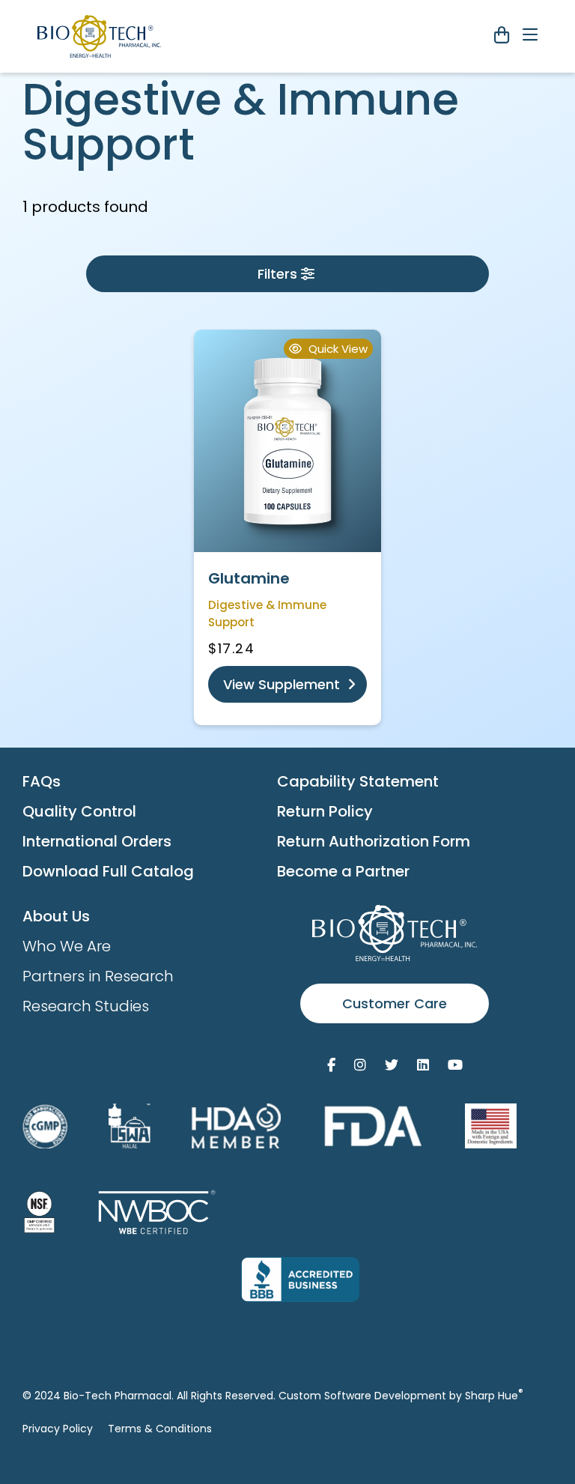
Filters (277, 273)
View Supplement (283, 684)
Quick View (336, 349)
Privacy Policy (57, 1428)
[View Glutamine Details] (287, 441)
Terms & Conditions (160, 1428)
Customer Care (394, 1003)
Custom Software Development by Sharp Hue (401, 1395)
